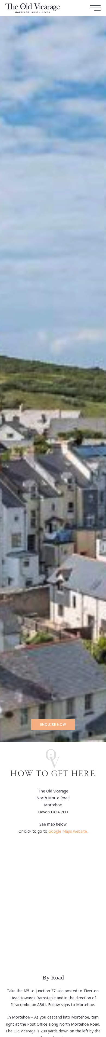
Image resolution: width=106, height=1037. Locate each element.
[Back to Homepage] (32, 8)
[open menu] (95, 7)
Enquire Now (53, 724)
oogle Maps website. (69, 831)
